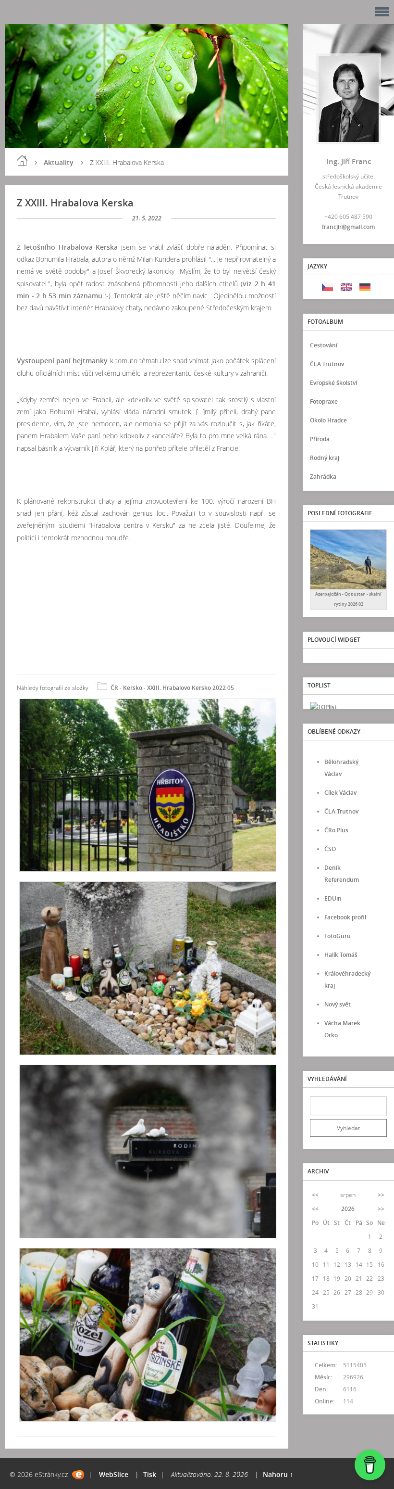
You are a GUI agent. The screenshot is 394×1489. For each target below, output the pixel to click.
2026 (348, 1209)
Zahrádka (323, 476)
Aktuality (59, 162)
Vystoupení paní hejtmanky (62, 360)
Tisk (149, 1474)
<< (315, 1195)
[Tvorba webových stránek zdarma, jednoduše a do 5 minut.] (78, 1474)
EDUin (333, 898)
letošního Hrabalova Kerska (71, 247)
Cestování (323, 345)
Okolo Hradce (328, 420)
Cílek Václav (340, 793)
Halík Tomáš (340, 955)
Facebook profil (345, 917)
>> (381, 1195)
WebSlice (113, 1474)
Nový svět (337, 1004)
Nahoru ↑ (278, 1474)
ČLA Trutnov (327, 364)
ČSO (330, 849)
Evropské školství (333, 383)
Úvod (22, 160)
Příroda (320, 439)
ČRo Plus (336, 830)
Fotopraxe (324, 401)
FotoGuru (337, 936)
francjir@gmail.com (348, 227)
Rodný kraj (324, 458)
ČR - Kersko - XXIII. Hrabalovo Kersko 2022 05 (172, 688)
